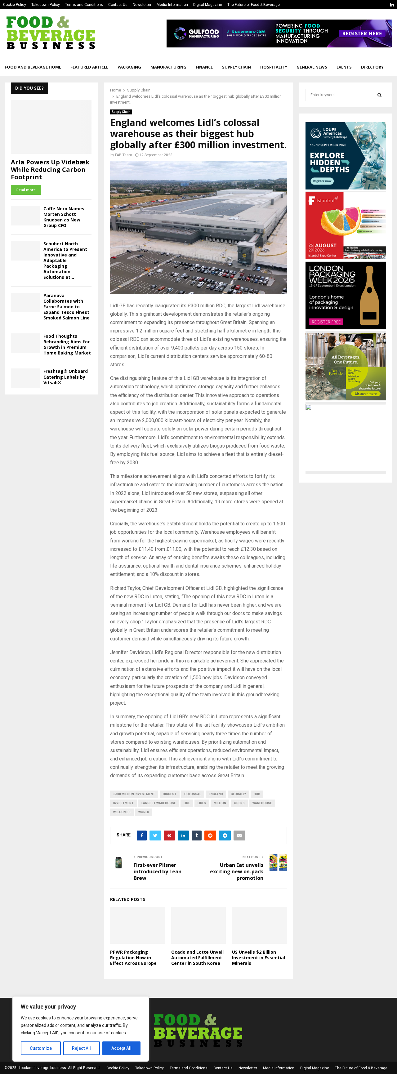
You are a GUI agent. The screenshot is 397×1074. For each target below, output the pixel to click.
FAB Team (123, 155)
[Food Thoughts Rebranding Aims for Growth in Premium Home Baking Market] (25, 343)
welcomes (122, 812)
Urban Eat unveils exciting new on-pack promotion (236, 872)
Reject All (81, 1048)
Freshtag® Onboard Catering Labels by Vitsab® (65, 376)
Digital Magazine (207, 4)
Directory (372, 67)
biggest (169, 794)
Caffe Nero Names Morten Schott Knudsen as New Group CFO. (63, 217)
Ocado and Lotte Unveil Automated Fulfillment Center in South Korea (197, 957)
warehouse (262, 803)
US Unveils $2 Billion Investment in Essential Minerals (258, 957)
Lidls (202, 803)
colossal (192, 794)
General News (312, 67)
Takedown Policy (45, 4)
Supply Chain (236, 67)
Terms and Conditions (84, 4)
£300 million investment (134, 794)
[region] (80, 1029)
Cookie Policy (14, 4)
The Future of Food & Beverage (253, 4)
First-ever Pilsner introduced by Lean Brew (157, 872)
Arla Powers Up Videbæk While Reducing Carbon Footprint (50, 169)
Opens (239, 803)
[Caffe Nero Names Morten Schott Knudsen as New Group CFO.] (25, 215)
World (143, 812)
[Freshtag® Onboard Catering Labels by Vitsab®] (25, 378)
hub (257, 794)
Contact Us (117, 4)
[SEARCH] (379, 95)
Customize (41, 1048)
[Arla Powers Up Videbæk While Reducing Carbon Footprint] (51, 127)
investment (123, 803)
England (216, 794)
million (220, 803)
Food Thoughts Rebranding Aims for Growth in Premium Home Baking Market (67, 344)
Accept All (121, 1048)
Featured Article (89, 67)
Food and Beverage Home (33, 67)
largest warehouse (158, 803)
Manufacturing (168, 67)
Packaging (129, 67)
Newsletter (142, 4)
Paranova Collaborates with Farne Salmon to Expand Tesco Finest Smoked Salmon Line (66, 306)
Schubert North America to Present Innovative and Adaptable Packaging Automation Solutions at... (65, 260)
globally (238, 794)
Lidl (187, 803)
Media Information (172, 4)
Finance (204, 67)
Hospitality (273, 67)
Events (344, 67)
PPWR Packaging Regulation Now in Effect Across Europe (133, 957)
